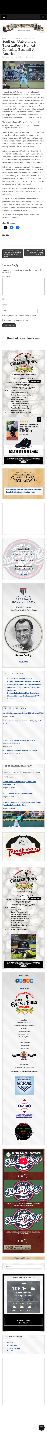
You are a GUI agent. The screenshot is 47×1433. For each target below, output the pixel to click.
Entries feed (12, 1345)
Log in (10, 1342)
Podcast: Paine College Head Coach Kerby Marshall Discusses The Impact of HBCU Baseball (23, 696)
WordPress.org (13, 1351)
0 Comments (29, 57)
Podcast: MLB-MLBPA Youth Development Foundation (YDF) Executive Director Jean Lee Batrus (24, 687)
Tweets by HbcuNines (23, 1258)
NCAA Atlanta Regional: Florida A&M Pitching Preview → (35, 252)
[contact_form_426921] (42, 1428)
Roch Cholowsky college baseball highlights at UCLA (23, 713)
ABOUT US (24, 988)
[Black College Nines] (23, 27)
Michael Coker (8, 57)
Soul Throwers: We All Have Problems (18, 793)
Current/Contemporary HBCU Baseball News (18, 38)
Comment (6, 276)
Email (4, 305)
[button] (26, 1176)
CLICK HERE (23, 575)
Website (5, 311)
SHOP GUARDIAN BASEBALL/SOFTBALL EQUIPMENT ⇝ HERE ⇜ (23, 460)
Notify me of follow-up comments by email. (20, 316)
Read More (23, 661)
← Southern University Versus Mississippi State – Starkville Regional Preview (12, 253)
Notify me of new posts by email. (16, 320)
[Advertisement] (23, 518)
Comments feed (13, 1348)
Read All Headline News (23, 338)
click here (14, 218)
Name (4, 299)
